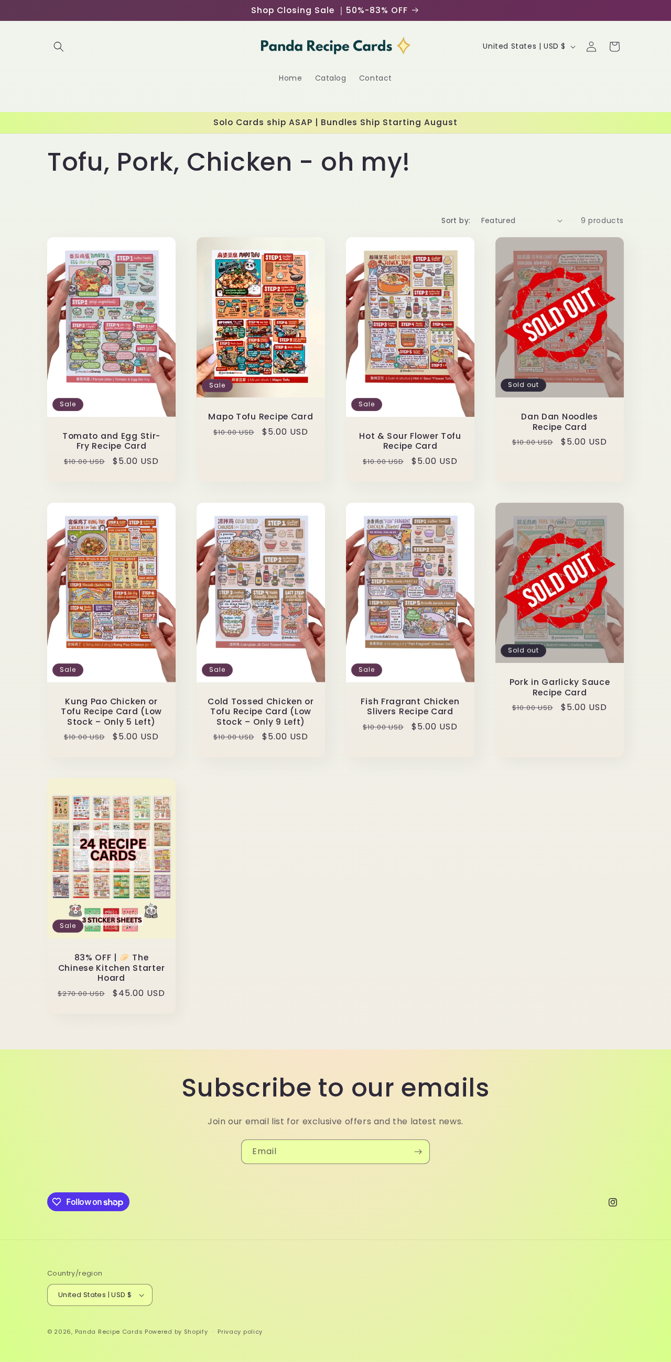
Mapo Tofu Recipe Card (260, 417)
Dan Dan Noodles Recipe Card (559, 422)
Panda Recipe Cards (109, 1331)
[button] (58, 46)
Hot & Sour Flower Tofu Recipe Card (410, 441)
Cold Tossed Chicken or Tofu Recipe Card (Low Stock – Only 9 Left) (261, 711)
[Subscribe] (417, 1151)
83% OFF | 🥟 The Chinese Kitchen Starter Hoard (111, 968)
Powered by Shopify (176, 1331)
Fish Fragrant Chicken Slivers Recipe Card (410, 706)
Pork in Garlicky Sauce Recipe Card (560, 687)
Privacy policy (240, 1331)
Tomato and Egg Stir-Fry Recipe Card (111, 441)
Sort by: (455, 220)
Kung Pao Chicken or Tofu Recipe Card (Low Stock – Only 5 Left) (111, 711)
